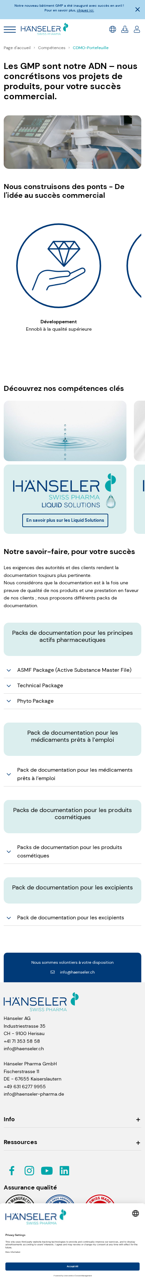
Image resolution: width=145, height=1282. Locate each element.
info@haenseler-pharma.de (34, 1094)
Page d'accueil (18, 47)
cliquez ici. (85, 10)
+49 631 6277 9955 (25, 1087)
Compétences (52, 47)
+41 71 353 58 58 (22, 1041)
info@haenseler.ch (77, 972)
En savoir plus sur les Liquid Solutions (65, 520)
